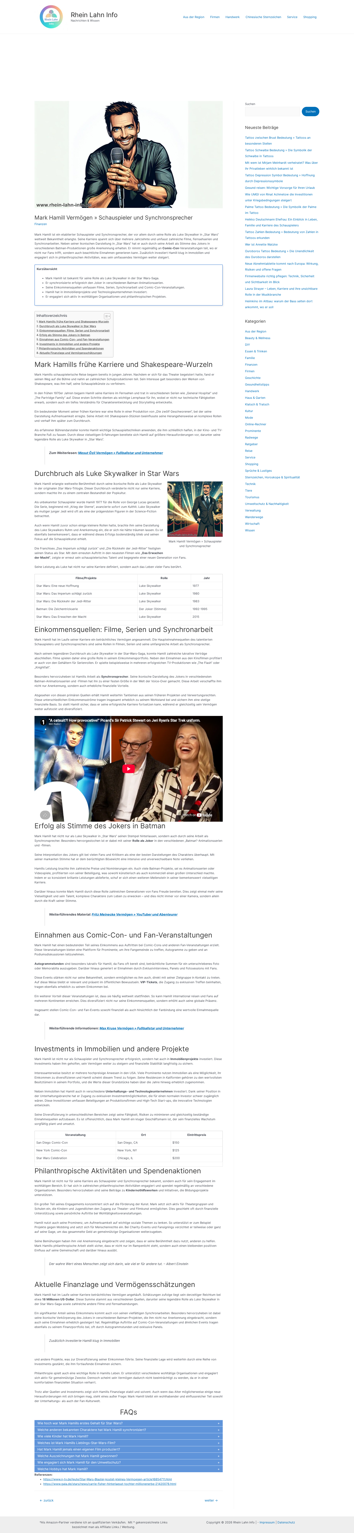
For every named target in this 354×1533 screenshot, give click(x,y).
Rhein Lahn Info (94, 15)
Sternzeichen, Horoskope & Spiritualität (272, 477)
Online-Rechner (255, 424)
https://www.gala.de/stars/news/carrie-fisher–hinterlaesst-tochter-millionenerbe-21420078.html (109, 1484)
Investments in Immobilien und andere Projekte (69, 344)
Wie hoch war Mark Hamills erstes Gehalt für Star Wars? (80, 1423)
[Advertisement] (177, 61)
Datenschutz (286, 1522)
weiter (211, 1500)
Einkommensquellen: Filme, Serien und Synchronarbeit (74, 330)
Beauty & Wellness (257, 338)
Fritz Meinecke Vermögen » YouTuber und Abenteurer (135, 914)
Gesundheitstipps (257, 384)
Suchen (250, 104)
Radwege (251, 437)
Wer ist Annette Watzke (261, 244)
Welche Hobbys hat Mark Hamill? (62, 1469)
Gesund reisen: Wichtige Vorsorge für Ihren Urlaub (280, 188)
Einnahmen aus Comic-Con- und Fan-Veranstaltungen (74, 339)
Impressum (267, 1522)
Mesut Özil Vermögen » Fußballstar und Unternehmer (120, 453)
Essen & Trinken (256, 351)
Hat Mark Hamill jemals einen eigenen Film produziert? (78, 1449)
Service (292, 17)
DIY (247, 344)
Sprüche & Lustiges (258, 470)
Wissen (250, 530)
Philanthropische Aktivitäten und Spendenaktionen (71, 348)
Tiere (248, 490)
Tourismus (252, 497)
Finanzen (40, 224)
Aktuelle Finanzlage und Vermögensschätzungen (70, 352)
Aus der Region (193, 17)
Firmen (215, 17)
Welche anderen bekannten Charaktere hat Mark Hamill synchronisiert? (91, 1430)
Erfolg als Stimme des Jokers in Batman (64, 335)
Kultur (249, 411)
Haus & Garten (255, 398)
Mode (249, 417)
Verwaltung (253, 510)
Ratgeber (251, 444)
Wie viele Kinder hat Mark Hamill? (62, 1436)
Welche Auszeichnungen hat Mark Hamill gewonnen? (77, 1456)
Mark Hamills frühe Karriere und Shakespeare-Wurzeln (74, 321)
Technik (250, 484)
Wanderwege (254, 517)
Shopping (310, 17)
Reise (248, 451)
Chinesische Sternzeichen (263, 17)
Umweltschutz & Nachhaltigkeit (267, 504)
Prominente (253, 431)
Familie (250, 358)
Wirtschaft (252, 523)
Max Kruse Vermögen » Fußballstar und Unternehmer (142, 1028)
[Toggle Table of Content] (105, 316)
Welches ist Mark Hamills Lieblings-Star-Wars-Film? (76, 1443)
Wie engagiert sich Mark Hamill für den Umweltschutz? (79, 1462)
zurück (46, 1500)
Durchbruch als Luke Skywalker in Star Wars (67, 326)
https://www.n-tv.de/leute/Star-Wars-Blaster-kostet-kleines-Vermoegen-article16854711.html (107, 1479)
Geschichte (253, 378)
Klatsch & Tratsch (257, 404)
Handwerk (232, 17)
